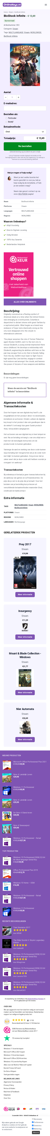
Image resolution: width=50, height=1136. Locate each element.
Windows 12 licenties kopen (14, 1055)
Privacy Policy (9, 1085)
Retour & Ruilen (9, 1088)
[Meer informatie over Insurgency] (25, 627)
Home (5, 12)
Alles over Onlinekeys (25, 302)
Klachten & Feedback (11, 1092)
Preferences (38, 1122)
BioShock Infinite (11, 36)
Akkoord (36, 1132)
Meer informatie (25, 594)
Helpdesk (7, 1095)
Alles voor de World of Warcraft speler (18, 1065)
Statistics (37, 1126)
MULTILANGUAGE (16, 32)
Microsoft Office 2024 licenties (15, 1058)
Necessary (37, 1119)
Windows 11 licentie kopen (13, 1049)
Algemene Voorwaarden (13, 1082)
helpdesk (22, 194)
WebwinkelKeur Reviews (36, 999)
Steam (11, 12)
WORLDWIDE (35, 32)
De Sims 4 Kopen (10, 1071)
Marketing (37, 1129)
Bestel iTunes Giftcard (12, 1068)
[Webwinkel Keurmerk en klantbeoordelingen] (25, 274)
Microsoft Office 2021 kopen (14, 1052)
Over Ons (7, 1098)
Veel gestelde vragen (11, 1074)
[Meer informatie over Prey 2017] (25, 572)
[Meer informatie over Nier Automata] (25, 727)
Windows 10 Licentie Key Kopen (15, 1062)
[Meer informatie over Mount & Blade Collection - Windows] (25, 678)
